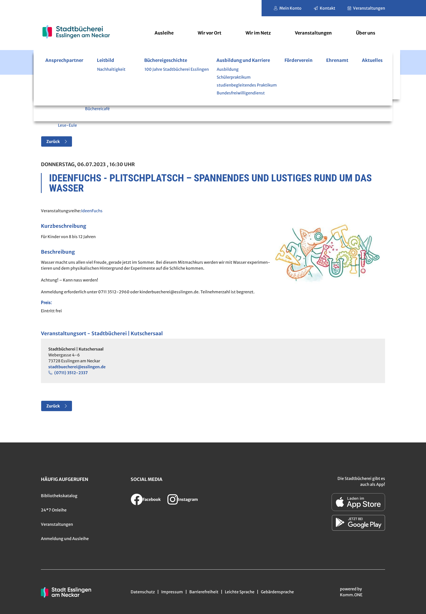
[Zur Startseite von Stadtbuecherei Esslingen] (76, 31)
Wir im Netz (258, 33)
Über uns (365, 33)
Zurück (53, 141)
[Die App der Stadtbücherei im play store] (358, 523)
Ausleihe (164, 33)
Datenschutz (143, 592)
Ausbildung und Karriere (243, 60)
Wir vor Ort (209, 33)
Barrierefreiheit (203, 592)
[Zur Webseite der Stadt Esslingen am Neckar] (66, 591)
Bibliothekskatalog (59, 495)
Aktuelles (372, 60)
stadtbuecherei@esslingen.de (77, 366)
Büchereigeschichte (165, 60)
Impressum (172, 592)
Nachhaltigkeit (111, 69)
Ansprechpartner (64, 60)
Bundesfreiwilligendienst (241, 92)
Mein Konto (290, 8)
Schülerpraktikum (234, 77)
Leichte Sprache (239, 592)
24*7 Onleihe (54, 510)
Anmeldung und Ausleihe (65, 538)
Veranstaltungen (369, 8)
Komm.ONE (351, 594)
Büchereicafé (97, 108)
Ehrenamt (337, 60)
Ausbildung (228, 69)
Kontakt (327, 8)
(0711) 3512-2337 (71, 372)
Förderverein (298, 60)
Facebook (151, 499)
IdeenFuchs (92, 210)
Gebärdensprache (277, 592)
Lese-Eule (67, 125)
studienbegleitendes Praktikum (247, 85)
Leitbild (105, 60)
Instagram (188, 499)
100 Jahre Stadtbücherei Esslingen (176, 69)
